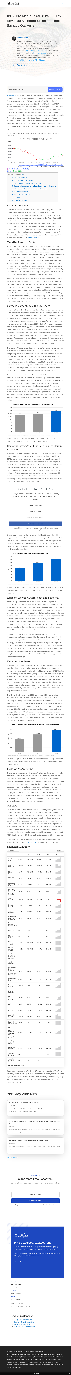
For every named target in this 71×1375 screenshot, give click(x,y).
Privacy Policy (25, 1351)
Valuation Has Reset (20, 192)
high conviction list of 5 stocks (37, 51)
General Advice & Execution (24, 1322)
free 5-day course (39, 53)
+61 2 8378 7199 (16, 1296)
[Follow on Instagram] (25, 1261)
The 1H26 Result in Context (22, 180)
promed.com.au (33, 238)
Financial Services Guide (37, 1351)
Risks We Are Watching (21, 194)
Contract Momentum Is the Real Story (26, 183)
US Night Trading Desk (22, 1324)
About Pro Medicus (20, 177)
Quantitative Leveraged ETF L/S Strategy (31, 60)
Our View (16, 197)
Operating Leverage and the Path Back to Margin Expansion (34, 186)
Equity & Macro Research (23, 1320)
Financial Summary (20, 200)
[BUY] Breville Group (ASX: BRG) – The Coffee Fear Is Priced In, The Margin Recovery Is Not (35, 1122)
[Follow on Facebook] (16, 1261)
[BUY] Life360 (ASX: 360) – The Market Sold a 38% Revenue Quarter (28, 1140)
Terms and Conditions (13, 1351)
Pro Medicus (11, 95)
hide (22, 175)
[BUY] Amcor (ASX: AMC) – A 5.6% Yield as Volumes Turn (25, 1102)
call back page (32, 842)
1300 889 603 (15, 1291)
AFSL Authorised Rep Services (24, 1326)
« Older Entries (12, 1157)
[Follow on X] (20, 1261)
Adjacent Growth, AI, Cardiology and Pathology (30, 189)
